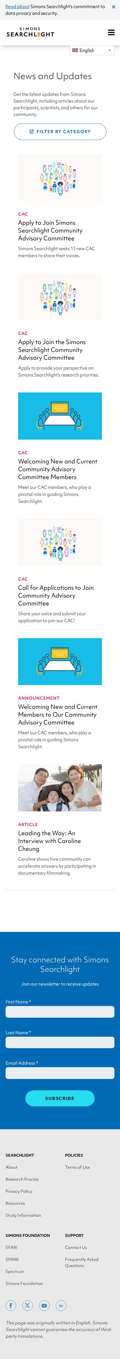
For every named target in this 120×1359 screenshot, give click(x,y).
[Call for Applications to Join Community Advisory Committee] (60, 542)
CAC (23, 214)
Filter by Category (64, 131)
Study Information (23, 1215)
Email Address (22, 1063)
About (12, 1167)
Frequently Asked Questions (82, 1262)
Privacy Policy (19, 1191)
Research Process (22, 1179)
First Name (18, 1002)
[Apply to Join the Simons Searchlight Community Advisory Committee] (60, 296)
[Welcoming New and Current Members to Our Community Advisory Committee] (60, 661)
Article (28, 824)
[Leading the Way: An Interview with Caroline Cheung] (60, 787)
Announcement (39, 698)
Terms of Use (77, 1167)
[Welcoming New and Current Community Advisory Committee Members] (60, 416)
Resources (15, 1203)
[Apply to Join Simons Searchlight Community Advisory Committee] (60, 177)
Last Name (18, 1032)
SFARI (11, 1247)
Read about (17, 6)
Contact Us (76, 1247)
